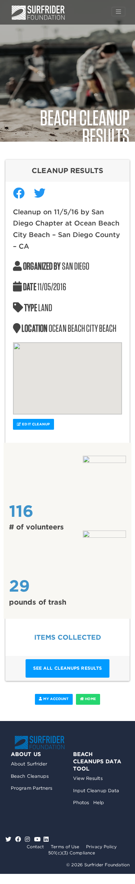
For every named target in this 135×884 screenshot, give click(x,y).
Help (98, 802)
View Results (88, 778)
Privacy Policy (101, 846)
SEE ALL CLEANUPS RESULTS (67, 668)
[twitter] (9, 839)
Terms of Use (65, 846)
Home (90, 699)
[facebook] (19, 839)
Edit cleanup (35, 424)
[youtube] (37, 839)
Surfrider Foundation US (38, 13)
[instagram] (28, 839)
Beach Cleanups (30, 776)
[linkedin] (46, 839)
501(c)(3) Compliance (71, 852)
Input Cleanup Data (96, 790)
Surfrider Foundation (39, 742)
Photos (81, 802)
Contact (35, 846)
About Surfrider (29, 763)
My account (55, 699)
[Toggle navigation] (118, 11)
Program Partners (32, 788)
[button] (67, 374)
